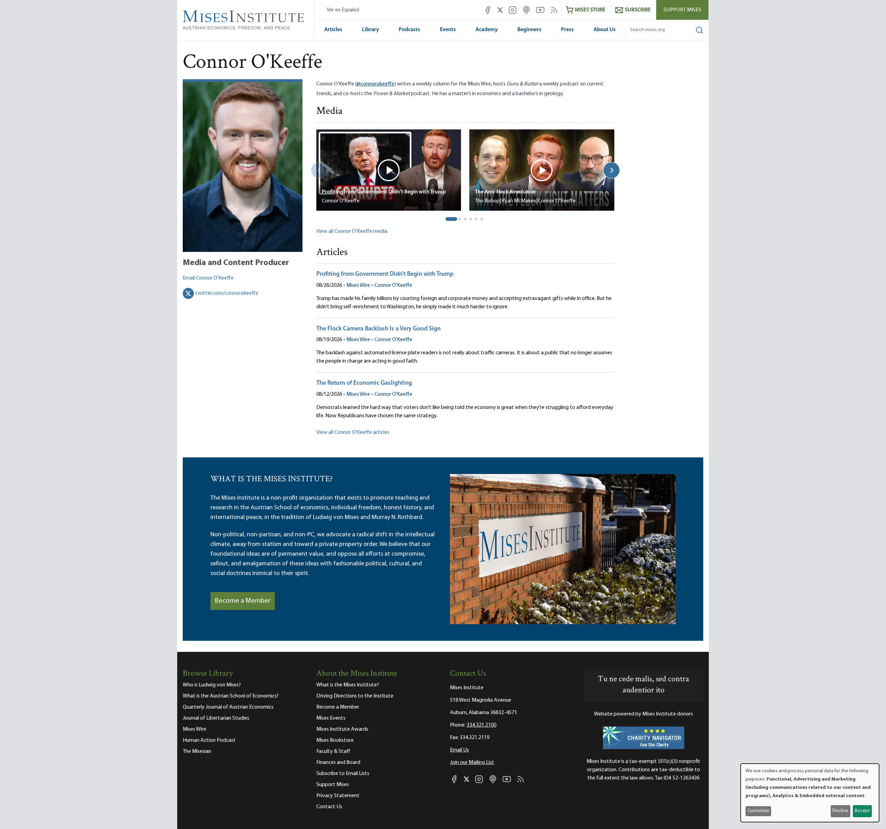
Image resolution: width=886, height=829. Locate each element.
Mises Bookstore (335, 740)
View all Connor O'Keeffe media (351, 231)
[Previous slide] (319, 170)
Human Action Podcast (209, 740)
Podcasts (409, 30)
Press (567, 30)
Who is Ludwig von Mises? (212, 685)
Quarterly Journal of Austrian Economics (228, 707)
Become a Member (243, 601)
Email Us (459, 750)
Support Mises (682, 10)
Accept (862, 810)
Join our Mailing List (472, 762)
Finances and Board (338, 762)
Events (448, 30)
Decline (840, 810)
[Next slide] (611, 170)
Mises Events (330, 718)
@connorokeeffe (375, 84)
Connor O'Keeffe (393, 285)
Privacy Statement (338, 796)
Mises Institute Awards (342, 729)
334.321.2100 (481, 725)
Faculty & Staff (333, 751)
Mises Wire (358, 285)
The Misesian (197, 751)
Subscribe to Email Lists (342, 773)
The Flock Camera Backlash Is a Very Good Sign (378, 329)
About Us (605, 30)
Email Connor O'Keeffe (208, 278)
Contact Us (329, 807)
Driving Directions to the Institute (355, 696)
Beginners (529, 30)
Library (370, 30)
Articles (333, 30)
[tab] (452, 219)
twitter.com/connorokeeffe (226, 293)
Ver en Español (343, 10)
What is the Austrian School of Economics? (231, 696)
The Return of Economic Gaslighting (364, 383)
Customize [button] (758, 810)
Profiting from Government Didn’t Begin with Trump (385, 274)
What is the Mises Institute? (347, 685)
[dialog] (810, 793)
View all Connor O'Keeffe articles (352, 432)
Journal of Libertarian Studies (216, 718)
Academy (487, 30)
